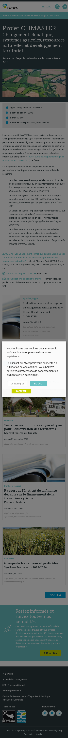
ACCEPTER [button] (21, 391)
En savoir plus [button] (17, 383)
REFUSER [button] (38, 383)
